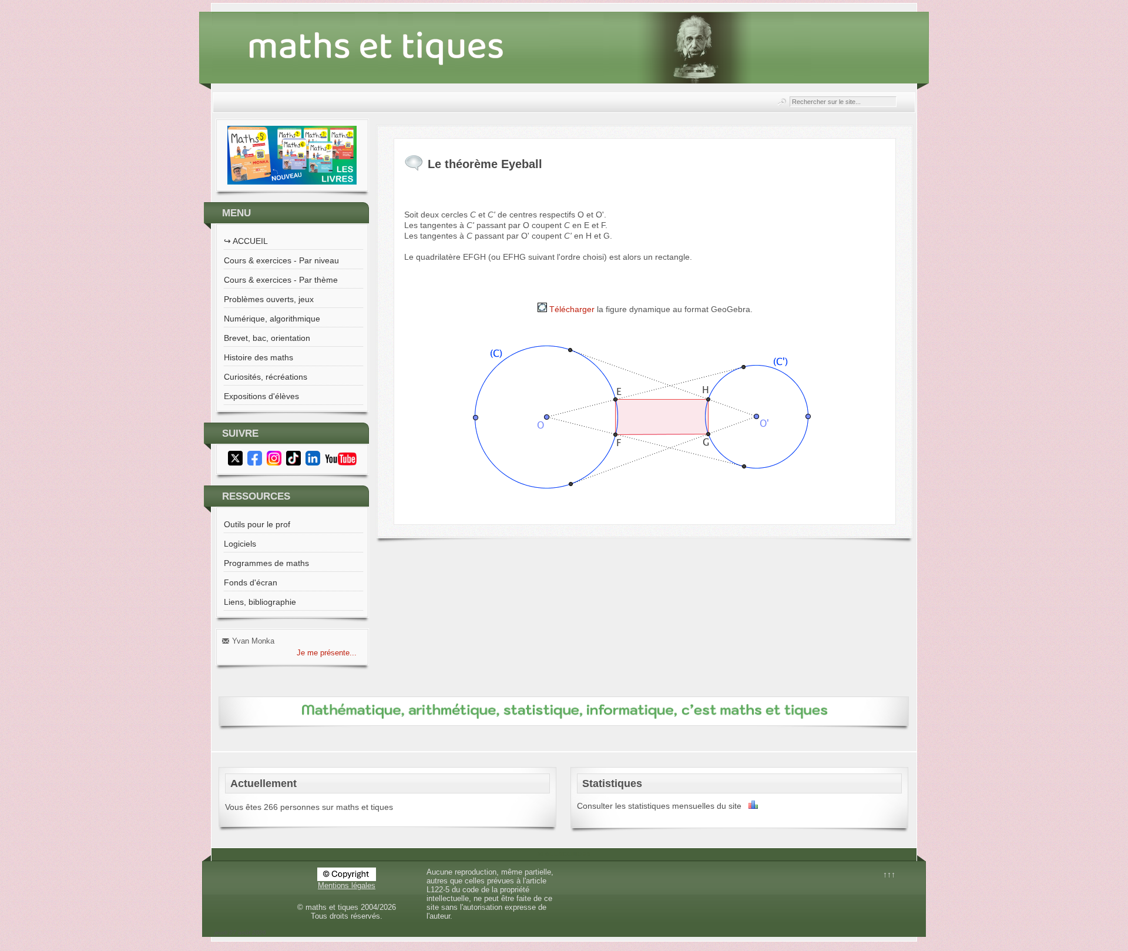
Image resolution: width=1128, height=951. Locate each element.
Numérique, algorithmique (272, 318)
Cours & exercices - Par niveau (281, 260)
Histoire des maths (258, 357)
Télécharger (571, 309)
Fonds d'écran (250, 582)
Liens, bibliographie (260, 602)
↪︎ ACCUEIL (246, 241)
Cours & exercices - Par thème (281, 279)
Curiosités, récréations (265, 376)
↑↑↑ (889, 874)
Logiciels (240, 543)
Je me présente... (327, 652)
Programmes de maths (266, 563)
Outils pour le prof (257, 524)
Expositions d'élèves (261, 396)
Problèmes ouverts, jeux (269, 299)
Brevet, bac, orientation (267, 338)
